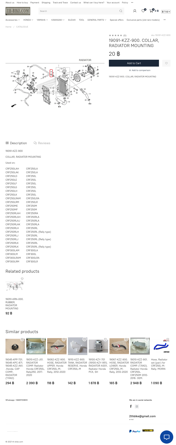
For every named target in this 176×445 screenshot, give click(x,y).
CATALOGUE (22, 26)
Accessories (11, 19)
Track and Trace (60, 2)
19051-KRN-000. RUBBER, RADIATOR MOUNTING (15, 304)
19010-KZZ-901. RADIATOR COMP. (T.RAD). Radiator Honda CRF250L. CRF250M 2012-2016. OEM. (139, 369)
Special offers (116, 19)
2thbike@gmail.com (142, 416)
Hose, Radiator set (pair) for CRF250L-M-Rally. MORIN (159, 364)
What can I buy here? (93, 2)
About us (10, 2)
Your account (113, 2)
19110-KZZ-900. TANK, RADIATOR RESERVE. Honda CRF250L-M (77, 364)
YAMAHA (41, 19)
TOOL (81, 19)
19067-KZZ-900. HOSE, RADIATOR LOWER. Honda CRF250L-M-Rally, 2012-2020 (119, 365)
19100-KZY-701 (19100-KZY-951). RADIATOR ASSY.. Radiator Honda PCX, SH (98, 365)
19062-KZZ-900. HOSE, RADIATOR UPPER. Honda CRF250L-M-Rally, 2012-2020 (57, 365)
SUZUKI (72, 19)
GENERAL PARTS (95, 19)
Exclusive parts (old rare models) (143, 19)
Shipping (46, 2)
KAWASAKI (56, 19)
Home (8, 26)
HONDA (27, 19)
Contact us (75, 2)
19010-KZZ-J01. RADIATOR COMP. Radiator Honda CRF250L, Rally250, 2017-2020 (35, 367)
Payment (34, 2)
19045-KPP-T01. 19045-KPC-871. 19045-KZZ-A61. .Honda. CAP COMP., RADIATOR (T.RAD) (14, 369)
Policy (125, 2)
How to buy (22, 2)
